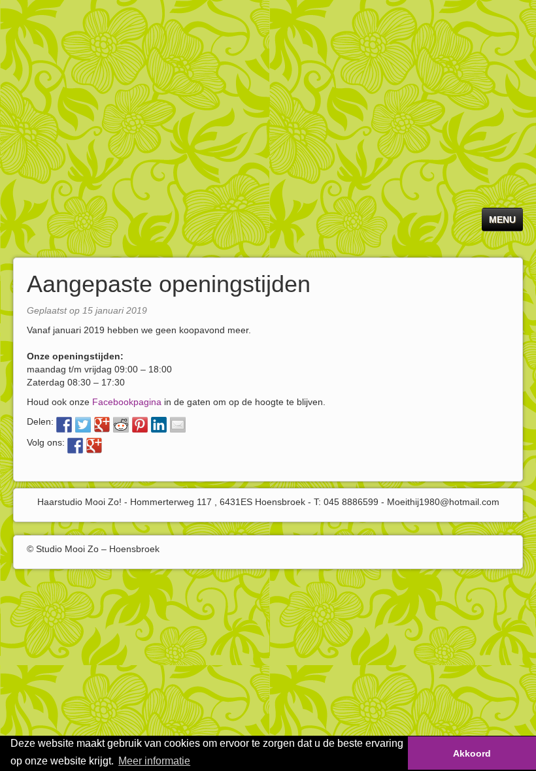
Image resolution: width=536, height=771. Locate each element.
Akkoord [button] (472, 753)
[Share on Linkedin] (159, 425)
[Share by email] (178, 425)
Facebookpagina (126, 402)
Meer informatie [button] (154, 760)
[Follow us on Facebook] (75, 445)
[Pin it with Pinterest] (140, 425)
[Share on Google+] (102, 425)
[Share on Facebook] (64, 425)
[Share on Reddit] (121, 425)
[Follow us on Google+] (94, 445)
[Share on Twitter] (83, 425)
